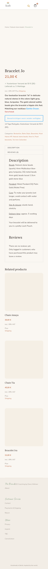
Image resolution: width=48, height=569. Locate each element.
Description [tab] (13, 148)
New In (31, 136)
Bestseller (17, 133)
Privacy (7, 524)
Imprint (7, 529)
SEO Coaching (20, 484)
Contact (8, 503)
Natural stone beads (17, 27)
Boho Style (26, 133)
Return (7, 513)
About (7, 488)
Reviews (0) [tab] (13, 152)
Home (7, 27)
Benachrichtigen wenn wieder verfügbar (24, 118)
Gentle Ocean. (32, 108)
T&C (6, 534)
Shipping (22, 91)
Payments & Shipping (13, 508)
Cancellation (9, 539)
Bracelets (34, 133)
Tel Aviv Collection (20, 140)
